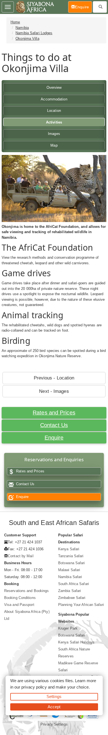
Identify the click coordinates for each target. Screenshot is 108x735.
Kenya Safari (68, 549)
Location (54, 110)
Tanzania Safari (71, 556)
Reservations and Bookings (26, 591)
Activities (54, 122)
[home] (34, 7)
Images (54, 134)
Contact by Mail (21, 556)
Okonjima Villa (27, 38)
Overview (54, 87)
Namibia (22, 28)
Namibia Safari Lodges (34, 33)
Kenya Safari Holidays (76, 642)
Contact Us (54, 425)
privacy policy (34, 687)
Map (53, 145)
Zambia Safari (69, 591)
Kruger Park (68, 628)
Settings (54, 696)
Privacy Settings (54, 724)
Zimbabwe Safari (72, 598)
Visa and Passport (19, 605)
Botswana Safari (71, 563)
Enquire (54, 438)
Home (15, 22)
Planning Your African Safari (81, 605)
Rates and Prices (54, 413)
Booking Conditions (20, 598)
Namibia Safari (70, 577)
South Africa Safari (73, 584)
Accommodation (54, 99)
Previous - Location (54, 378)
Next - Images (54, 391)
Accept (54, 706)
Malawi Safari (69, 570)
